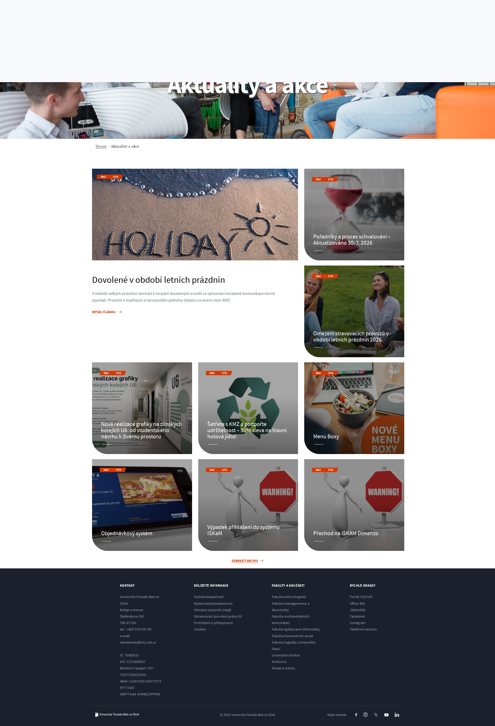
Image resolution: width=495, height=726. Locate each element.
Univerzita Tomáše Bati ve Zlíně (117, 714)
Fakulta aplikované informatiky (296, 629)
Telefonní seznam (363, 629)
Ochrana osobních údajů (212, 610)
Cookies (200, 629)
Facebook (357, 616)
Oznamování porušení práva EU (218, 616)
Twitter (376, 714)
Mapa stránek (336, 715)
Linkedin (397, 715)
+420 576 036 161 (139, 629)
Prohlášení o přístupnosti (213, 623)
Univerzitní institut (286, 655)
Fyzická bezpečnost (209, 597)
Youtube (386, 715)
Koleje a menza (283, 668)
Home (101, 146)
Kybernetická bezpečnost (213, 603)
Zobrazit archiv (245, 561)
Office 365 (357, 603)
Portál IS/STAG (361, 597)
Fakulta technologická (289, 597)
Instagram (358, 623)
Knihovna (279, 662)
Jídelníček (357, 610)
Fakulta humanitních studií (292, 636)
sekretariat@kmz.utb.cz (138, 642)
